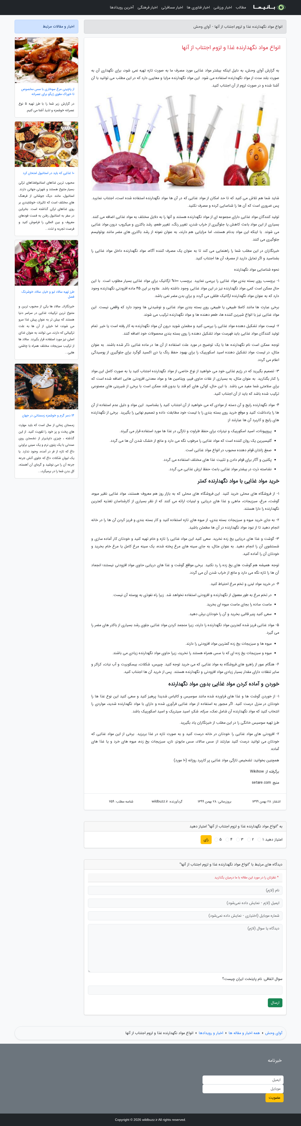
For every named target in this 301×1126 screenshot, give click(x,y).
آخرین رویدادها (122, 7)
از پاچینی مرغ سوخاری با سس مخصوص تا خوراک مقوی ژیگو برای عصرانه (47, 92)
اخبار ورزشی (223, 7)
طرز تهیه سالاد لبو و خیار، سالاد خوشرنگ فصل (48, 294)
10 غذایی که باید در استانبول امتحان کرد (48, 173)
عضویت (275, 1098)
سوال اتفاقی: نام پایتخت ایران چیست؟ (252, 979)
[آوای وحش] (269, 7)
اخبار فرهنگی (148, 7)
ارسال (275, 1003)
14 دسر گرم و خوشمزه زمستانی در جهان (48, 415)
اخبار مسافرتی (172, 7)
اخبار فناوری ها (198, 7)
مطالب (241, 7)
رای (206, 839)
